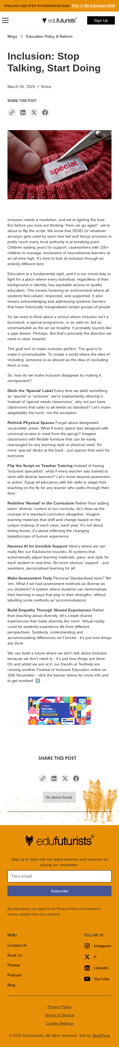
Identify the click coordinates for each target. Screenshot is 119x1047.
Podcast (14, 975)
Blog (11, 985)
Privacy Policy (60, 1007)
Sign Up (101, 20)
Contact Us (17, 945)
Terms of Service (59, 1015)
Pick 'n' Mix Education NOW (93, 6)
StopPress (101, 1035)
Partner (13, 965)
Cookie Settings (59, 1023)
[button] (21, 20)
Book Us (14, 955)
